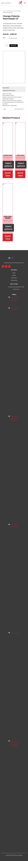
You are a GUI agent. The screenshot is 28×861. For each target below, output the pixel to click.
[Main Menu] (25, 3)
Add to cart (13, 45)
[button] (14, 273)
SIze (4, 37)
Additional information (9, 90)
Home (4, 11)
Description (6, 87)
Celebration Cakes (12, 11)
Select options (8, 164)
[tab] (14, 88)
